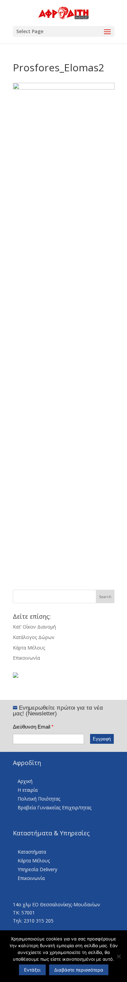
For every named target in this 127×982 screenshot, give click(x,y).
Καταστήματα (32, 852)
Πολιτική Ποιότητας (39, 798)
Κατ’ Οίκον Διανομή (34, 626)
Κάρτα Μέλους (29, 647)
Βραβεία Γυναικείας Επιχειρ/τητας (54, 807)
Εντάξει (32, 970)
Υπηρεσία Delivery (37, 869)
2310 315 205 (39, 920)
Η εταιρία (28, 790)
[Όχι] (118, 956)
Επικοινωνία (26, 658)
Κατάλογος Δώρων (34, 637)
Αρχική (25, 781)
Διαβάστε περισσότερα (78, 970)
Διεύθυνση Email (33, 727)
